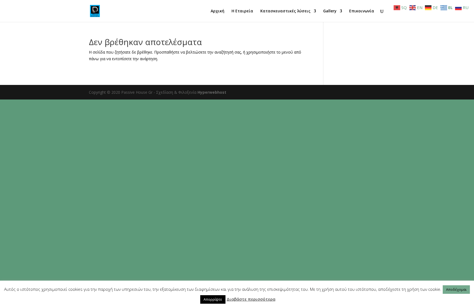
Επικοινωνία (361, 11)
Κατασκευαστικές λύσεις (285, 11)
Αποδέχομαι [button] (456, 289)
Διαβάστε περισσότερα (251, 299)
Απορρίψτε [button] (213, 299)
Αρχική (217, 11)
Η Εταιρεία (242, 11)
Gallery (330, 11)
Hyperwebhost (212, 92)
